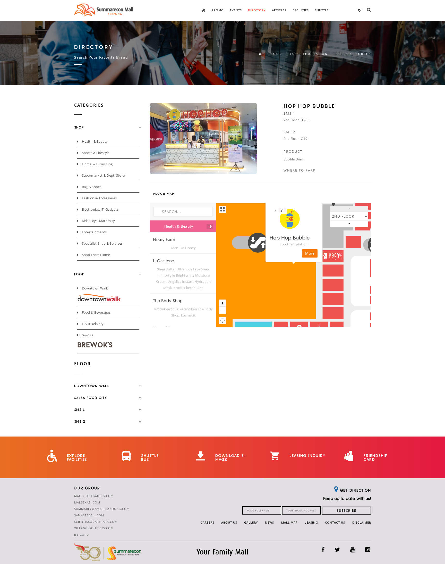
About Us (229, 522)
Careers (207, 522)
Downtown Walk (94, 288)
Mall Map (289, 522)
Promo (218, 10)
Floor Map (163, 193)
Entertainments (94, 232)
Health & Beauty (94, 141)
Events (236, 10)
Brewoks (86, 335)
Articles (279, 10)
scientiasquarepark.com (95, 522)
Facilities (301, 10)
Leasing (311, 522)
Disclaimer (361, 522)
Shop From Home (95, 254)
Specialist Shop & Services (102, 243)
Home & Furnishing (97, 164)
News (269, 522)
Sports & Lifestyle (95, 152)
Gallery (251, 522)
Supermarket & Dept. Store (103, 175)
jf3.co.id (81, 534)
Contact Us (335, 522)
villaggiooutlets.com (94, 528)
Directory (257, 10)
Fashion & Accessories (99, 198)
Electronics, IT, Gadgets (99, 209)
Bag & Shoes (91, 186)
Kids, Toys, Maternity (98, 220)
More (309, 253)
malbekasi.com (87, 502)
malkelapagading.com (94, 496)
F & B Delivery (92, 323)
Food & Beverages (95, 312)
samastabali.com (89, 515)
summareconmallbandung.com (102, 509)
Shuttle (322, 10)
